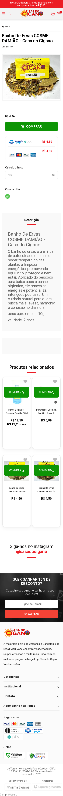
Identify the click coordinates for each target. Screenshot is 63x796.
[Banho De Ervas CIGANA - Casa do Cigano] (46, 491)
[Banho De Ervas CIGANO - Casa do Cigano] (17, 491)
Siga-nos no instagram (31, 549)
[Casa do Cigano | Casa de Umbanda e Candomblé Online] (31, 13)
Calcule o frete (14, 167)
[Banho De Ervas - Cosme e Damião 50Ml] (17, 413)
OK (53, 175)
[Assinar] (31, 614)
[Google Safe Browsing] (37, 755)
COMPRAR (34, 126)
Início (7, 27)
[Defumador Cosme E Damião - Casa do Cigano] (46, 413)
